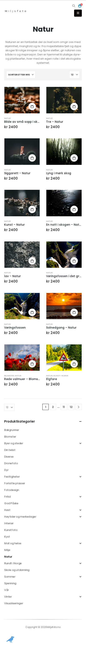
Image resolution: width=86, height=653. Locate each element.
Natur (7, 118)
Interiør (9, 523)
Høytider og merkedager (20, 517)
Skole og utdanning (16, 570)
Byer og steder (13, 443)
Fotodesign (11, 490)
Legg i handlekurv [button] (32, 106)
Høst (7, 510)
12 (71, 407)
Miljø (7, 550)
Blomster (9, 375)
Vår (6, 590)
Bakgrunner (11, 430)
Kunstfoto (11, 530)
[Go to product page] (22, 100)
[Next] (78, 407)
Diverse (8, 457)
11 (64, 407)
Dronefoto (11, 463)
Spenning (10, 583)
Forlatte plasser (14, 483)
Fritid (7, 497)
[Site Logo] (15, 11)
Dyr (6, 470)
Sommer (9, 577)
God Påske (11, 503)
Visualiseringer (13, 603)
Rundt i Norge (60, 375)
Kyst (7, 537)
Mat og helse (12, 543)
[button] (74, 6)
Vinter (8, 597)
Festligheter (12, 477)
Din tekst (9, 450)
